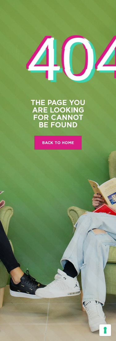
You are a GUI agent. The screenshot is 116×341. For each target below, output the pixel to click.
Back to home (58, 142)
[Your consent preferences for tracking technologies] (105, 330)
